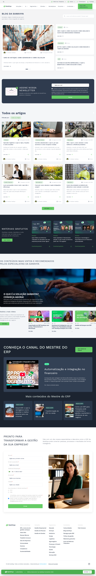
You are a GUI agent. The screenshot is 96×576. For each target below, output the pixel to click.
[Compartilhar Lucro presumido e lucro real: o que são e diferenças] (28, 199)
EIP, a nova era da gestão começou (25, 530)
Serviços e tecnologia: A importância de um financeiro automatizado (83, 241)
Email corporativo (13, 463)
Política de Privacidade (53, 565)
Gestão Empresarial (40, 530)
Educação (52, 554)
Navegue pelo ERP (68, 535)
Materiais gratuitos (69, 540)
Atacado (51, 530)
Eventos (22, 548)
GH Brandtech (43, 565)
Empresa (11, 477)
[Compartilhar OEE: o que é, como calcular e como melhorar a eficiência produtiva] (91, 156)
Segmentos (33, 6)
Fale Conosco (82, 530)
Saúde (51, 551)
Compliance (23, 550)
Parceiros (60, 6)
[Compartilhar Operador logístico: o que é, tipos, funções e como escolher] (28, 156)
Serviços (51, 532)
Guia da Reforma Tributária (68, 544)
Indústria (52, 535)
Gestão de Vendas (40, 535)
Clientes (42, 6)
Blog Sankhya (67, 532)
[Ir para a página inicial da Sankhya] (8, 6)
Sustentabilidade (25, 553)
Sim (11, 492)
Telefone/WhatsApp (14, 470)
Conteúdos (70, 6)
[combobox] (10, 473)
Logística (51, 540)
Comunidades (67, 530)
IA (25, 6)
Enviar (25, 508)
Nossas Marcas (24, 537)
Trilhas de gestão (68, 538)
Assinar (70, 99)
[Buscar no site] (3, 1)
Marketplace (52, 6)
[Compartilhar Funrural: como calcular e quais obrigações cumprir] (60, 199)
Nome (10, 457)
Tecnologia (52, 549)
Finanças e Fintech (54, 546)
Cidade (10, 483)
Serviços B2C (52, 557)
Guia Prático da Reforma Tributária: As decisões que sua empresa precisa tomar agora (41, 241)
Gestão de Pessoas (40, 532)
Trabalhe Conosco (25, 540)
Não (11, 494)
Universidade (24, 545)
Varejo (51, 538)
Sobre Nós (23, 534)
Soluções (18, 6)
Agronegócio (53, 543)
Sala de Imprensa (25, 542)
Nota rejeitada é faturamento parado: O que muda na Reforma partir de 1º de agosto (62, 241)
